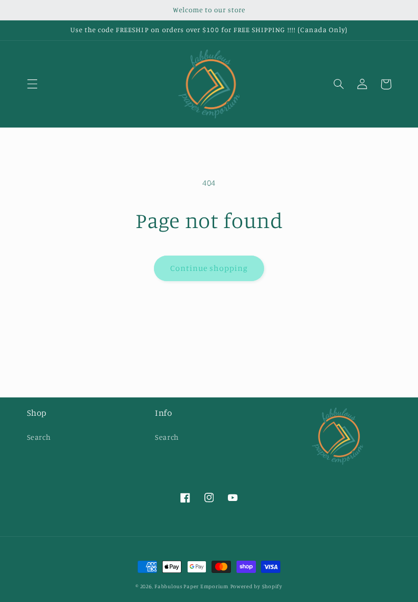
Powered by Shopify (256, 586)
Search (39, 437)
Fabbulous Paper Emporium (191, 586)
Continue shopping (209, 268)
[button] (32, 84)
